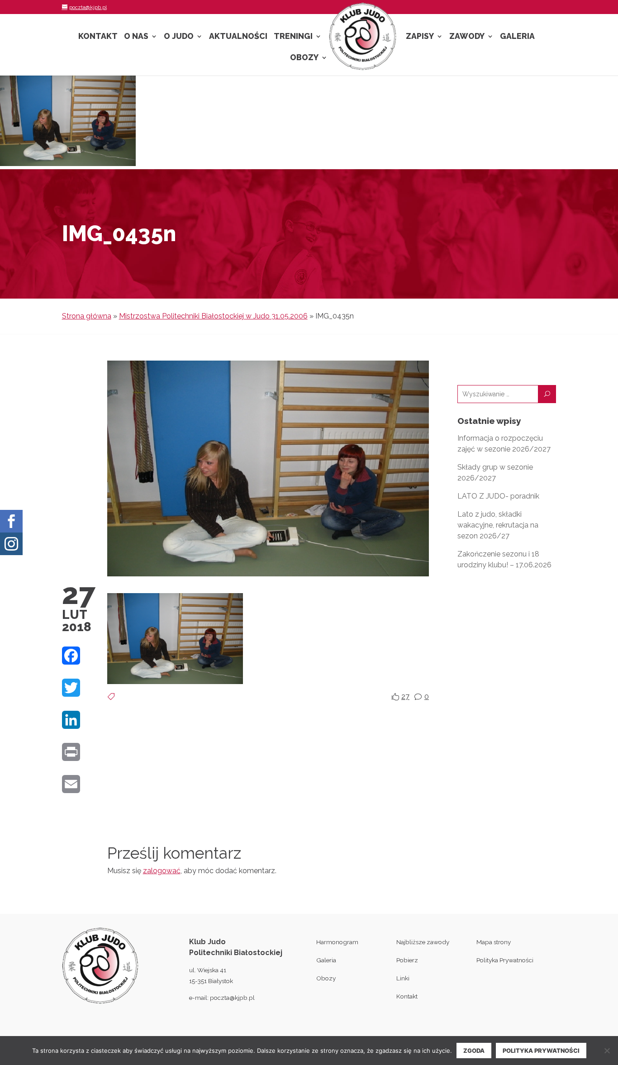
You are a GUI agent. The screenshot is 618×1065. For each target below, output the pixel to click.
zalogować (162, 870)
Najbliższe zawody (422, 942)
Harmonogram (337, 942)
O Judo (179, 37)
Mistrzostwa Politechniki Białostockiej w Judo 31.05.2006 (213, 316)
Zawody (467, 37)
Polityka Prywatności (504, 960)
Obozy (304, 58)
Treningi (293, 37)
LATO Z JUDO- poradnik (498, 496)
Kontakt (98, 37)
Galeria (517, 37)
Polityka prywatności (541, 1050)
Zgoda (474, 1050)
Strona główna (86, 316)
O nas (136, 37)
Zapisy (420, 37)
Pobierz (407, 960)
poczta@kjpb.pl (232, 997)
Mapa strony (493, 942)
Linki (402, 978)
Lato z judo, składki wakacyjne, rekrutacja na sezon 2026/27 (497, 525)
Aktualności (238, 37)
